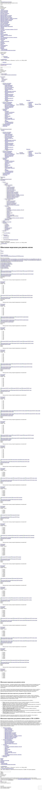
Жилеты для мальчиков (9, 742)
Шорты (6, 748)
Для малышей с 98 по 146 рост (10, 752)
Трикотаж (9, 207)
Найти (2, 772)
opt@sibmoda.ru (4, 59)
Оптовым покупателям (4, 760)
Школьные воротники (9, 738)
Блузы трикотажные (8, 728)
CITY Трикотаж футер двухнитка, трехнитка (13, 754)
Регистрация (2, 76)
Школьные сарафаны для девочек (11, 736)
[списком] (1, 268)
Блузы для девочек (8, 731)
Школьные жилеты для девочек (11, 734)
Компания (7, 224)
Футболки (7, 745)
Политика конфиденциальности (8, 768)
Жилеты (6, 750)
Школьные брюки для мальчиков (11, 743)
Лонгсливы (7, 747)
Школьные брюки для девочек (10, 732)
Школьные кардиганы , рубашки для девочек (13, 735)
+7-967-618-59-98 (4, 49)
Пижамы (6, 753)
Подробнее (2, 282)
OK (1, 780)
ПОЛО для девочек (8, 729)
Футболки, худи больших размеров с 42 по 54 (13, 746)
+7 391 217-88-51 (4, 73)
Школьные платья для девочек (10, 737)
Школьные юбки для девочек (10, 733)
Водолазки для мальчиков (9, 741)
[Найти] (1, 5)
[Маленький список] (0, 269)
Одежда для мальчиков (11, 200)
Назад (9, 199)
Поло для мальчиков (8, 740)
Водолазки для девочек (9, 730)
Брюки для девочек (8, 751)
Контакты (2, 762)
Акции (1, 759)
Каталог (1, 758)
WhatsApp (4, 62)
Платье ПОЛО (7, 749)
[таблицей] (2, 268)
